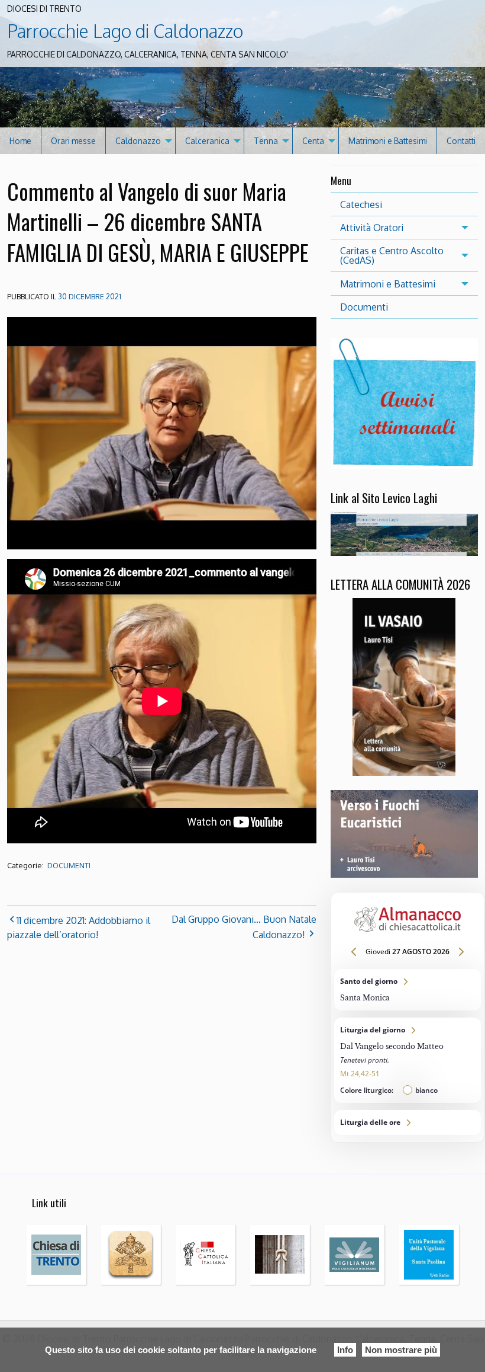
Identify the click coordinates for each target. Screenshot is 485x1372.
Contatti (461, 141)
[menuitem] (20, 140)
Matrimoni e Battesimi (387, 141)
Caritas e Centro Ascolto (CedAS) (392, 255)
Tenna (266, 141)
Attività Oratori (371, 228)
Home (20, 141)
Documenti (68, 865)
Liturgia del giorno (407, 1060)
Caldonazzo (138, 141)
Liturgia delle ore (407, 1122)
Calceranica (207, 141)
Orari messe (73, 141)
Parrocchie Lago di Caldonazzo (125, 31)
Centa (313, 141)
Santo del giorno (407, 989)
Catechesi (361, 204)
